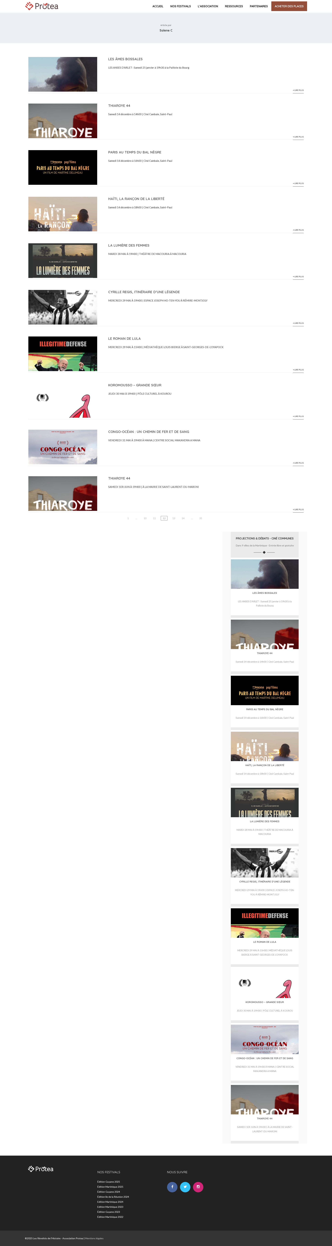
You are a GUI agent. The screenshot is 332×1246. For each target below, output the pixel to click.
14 (183, 518)
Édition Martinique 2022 (110, 1216)
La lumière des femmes (128, 245)
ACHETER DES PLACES (289, 6)
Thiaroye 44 (119, 105)
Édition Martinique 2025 (110, 1186)
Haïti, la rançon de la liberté (136, 199)
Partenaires (259, 6)
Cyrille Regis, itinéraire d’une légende (144, 292)
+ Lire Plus (298, 90)
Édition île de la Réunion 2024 (113, 1196)
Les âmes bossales (125, 59)
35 (200, 518)
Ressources (234, 6)
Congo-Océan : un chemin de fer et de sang (148, 431)
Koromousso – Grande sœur (134, 385)
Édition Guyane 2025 (108, 1181)
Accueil (158, 6)
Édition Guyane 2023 (108, 1211)
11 (154, 518)
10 (145, 518)
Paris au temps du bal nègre (134, 152)
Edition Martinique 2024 (110, 1201)
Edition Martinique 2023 (110, 1206)
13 (173, 518)
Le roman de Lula (124, 338)
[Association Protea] (42, 11)
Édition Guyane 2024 (108, 1191)
